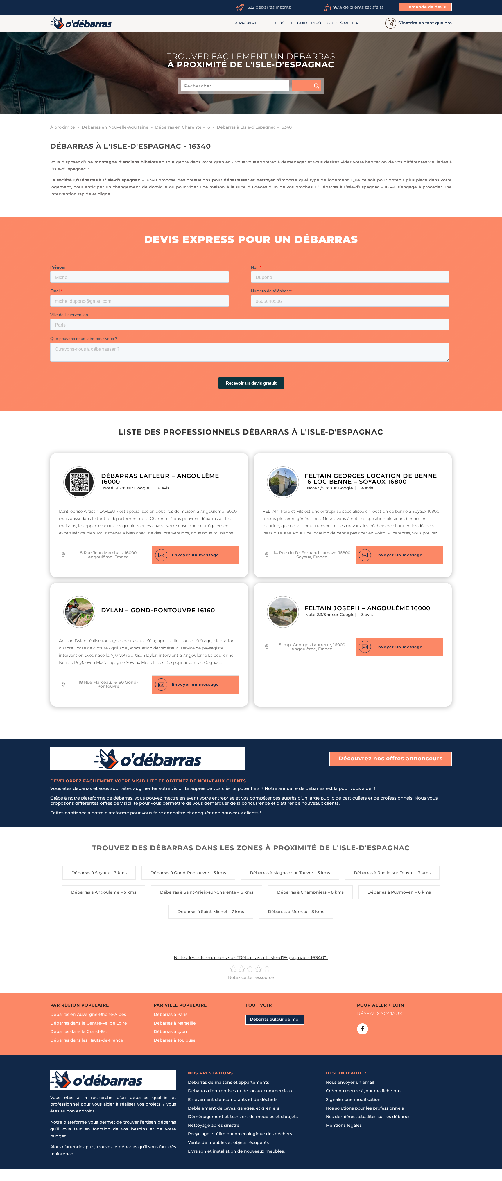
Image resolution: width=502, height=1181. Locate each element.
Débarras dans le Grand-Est (78, 1031)
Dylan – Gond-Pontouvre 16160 (158, 610)
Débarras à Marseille (175, 1023)
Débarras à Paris (170, 1014)
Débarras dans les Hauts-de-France (86, 1040)
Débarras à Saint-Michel (202, 911)
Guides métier (342, 23)
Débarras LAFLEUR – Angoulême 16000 (160, 478)
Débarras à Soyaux (90, 872)
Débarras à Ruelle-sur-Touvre (384, 872)
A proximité (248, 23)
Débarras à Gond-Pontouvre (179, 872)
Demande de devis (425, 7)
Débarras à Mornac (287, 911)
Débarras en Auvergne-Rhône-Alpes (88, 1014)
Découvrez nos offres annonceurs (390, 758)
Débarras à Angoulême (95, 892)
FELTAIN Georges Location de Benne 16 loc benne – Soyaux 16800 (371, 478)
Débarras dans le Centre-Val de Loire (88, 1023)
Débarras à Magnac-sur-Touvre (281, 872)
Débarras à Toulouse (175, 1040)
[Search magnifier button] (306, 85)
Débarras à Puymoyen (390, 892)
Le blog (276, 23)
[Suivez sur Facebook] (362, 1028)
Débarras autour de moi (275, 1019)
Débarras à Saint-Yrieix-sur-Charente (198, 892)
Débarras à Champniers (302, 892)
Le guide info (306, 23)
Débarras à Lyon (170, 1031)
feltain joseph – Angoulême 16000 (367, 608)
